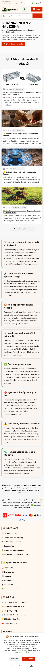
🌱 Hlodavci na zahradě (19, 207)
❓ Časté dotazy (8, 546)
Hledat (37, 16)
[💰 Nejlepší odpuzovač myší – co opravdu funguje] (22, 157)
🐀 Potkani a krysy (18, 89)
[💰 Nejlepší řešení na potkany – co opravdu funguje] (22, 118)
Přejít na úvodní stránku (13, 44)
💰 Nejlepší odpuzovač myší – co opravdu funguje (19, 173)
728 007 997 (6, 2)
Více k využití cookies (22, 652)
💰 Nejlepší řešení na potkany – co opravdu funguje (20, 134)
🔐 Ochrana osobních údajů (13, 550)
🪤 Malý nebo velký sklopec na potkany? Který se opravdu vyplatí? (21, 93)
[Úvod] (10, 9)
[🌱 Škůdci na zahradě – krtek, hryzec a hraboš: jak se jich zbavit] (22, 196)
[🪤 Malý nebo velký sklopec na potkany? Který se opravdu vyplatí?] (22, 77)
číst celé (8, 105)
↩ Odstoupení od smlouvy (12, 538)
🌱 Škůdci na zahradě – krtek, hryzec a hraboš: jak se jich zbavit (21, 212)
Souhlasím (28, 659)
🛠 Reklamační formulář (11, 542)
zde (31, 666)
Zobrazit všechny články (20, 229)
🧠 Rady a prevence (18, 169)
